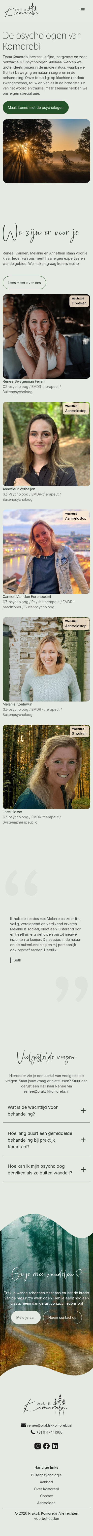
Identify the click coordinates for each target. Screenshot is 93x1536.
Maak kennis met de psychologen (35, 107)
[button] (82, 9)
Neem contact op (62, 1317)
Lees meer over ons (24, 283)
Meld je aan (25, 1317)
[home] (20, 11)
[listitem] (46, 939)
